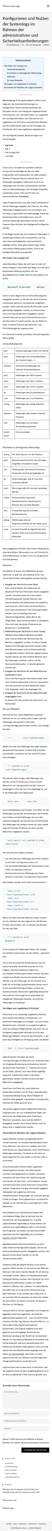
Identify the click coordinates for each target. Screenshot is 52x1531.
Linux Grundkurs (11, 1473)
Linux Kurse (9, 1463)
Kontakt (8, 1524)
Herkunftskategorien (16, 69)
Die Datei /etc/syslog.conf (15, 66)
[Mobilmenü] (48, 6)
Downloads (22, 1524)
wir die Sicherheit (16, 1354)
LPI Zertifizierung (11, 1467)
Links (15, 1524)
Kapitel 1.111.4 (9, 1238)
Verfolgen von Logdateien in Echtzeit (20, 84)
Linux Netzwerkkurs (12, 1477)
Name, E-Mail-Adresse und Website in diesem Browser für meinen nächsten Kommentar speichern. (26, 1441)
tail (10, 1036)
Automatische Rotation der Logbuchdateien (23, 88)
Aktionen (11, 77)
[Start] (3, 45)
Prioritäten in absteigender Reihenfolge (24, 73)
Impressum (42, 1524)
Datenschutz (32, 1524)
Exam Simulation (11, 1470)
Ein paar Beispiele (15, 80)
